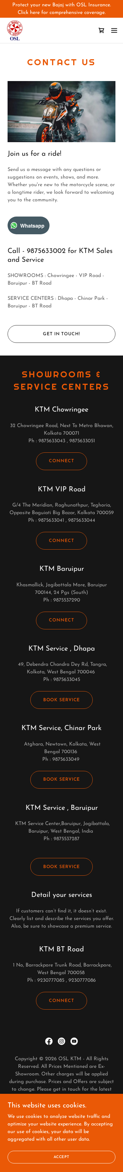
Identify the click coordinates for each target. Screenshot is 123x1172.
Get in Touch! (61, 334)
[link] (15, 30)
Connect (61, 461)
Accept (61, 1157)
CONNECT (61, 1001)
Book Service (61, 700)
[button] (114, 30)
